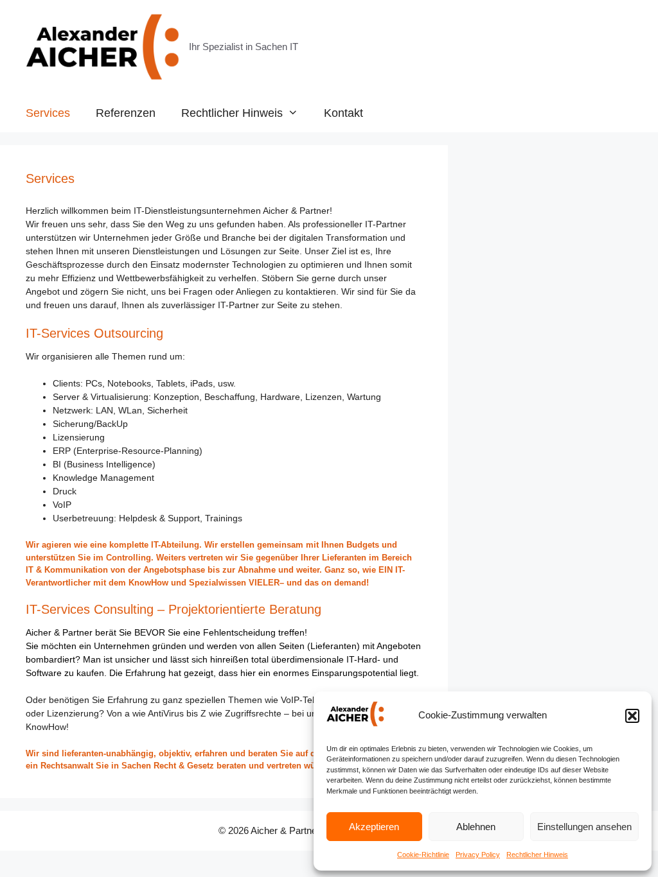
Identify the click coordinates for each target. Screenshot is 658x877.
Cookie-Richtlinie (423, 854)
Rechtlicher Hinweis (537, 854)
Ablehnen (475, 826)
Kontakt (343, 113)
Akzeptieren (374, 826)
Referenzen (126, 113)
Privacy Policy (478, 854)
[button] (632, 715)
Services (48, 113)
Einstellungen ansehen (584, 826)
